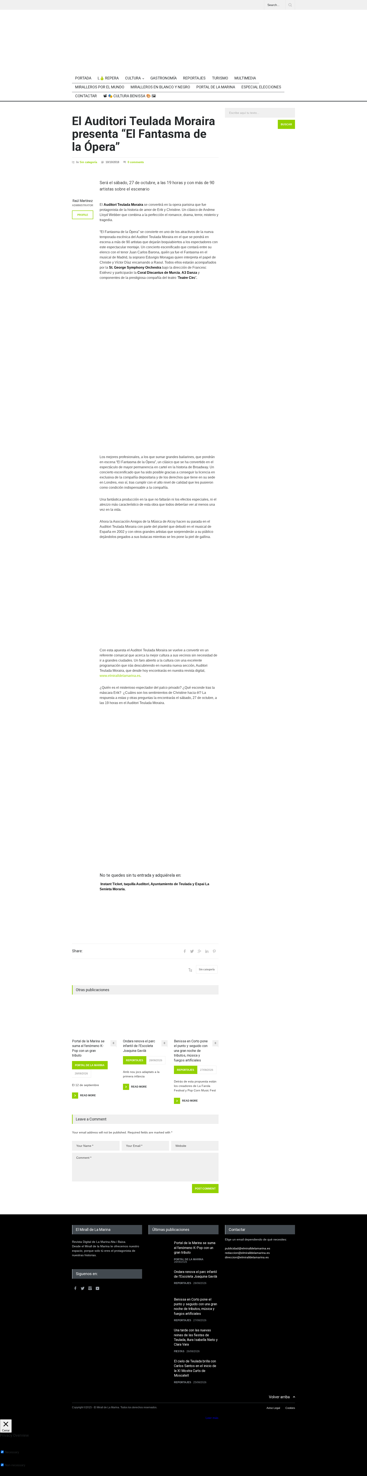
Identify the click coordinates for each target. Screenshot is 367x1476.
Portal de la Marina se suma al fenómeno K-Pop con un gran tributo (88, 1048)
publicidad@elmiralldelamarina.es (247, 1248)
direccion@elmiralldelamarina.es (247, 1257)
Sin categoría (88, 162)
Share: (77, 951)
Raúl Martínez (82, 201)
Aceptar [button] (199, 1417)
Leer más (212, 1417)
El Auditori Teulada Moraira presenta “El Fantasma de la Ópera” (143, 134)
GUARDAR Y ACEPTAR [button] (16, 1474)
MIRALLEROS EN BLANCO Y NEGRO (160, 87)
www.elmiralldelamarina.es (120, 675)
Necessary (12, 1452)
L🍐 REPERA (108, 78)
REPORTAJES (194, 78)
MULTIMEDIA (245, 78)
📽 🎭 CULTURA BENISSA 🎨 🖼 (129, 96)
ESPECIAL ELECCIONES (261, 87)
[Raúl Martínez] (82, 185)
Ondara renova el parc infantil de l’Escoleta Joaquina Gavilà (139, 1046)
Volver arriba (279, 1397)
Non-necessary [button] (10, 1461)
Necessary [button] (7, 1448)
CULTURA (133, 78)
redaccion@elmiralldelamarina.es (247, 1252)
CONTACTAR (86, 96)
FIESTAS (179, 1351)
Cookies (290, 1408)
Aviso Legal (273, 1408)
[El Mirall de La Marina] (183, 58)
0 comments (136, 162)
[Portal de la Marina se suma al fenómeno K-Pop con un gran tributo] (94, 1019)
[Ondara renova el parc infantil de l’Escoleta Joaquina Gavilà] (145, 1019)
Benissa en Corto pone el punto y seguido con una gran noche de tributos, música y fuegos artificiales (191, 1050)
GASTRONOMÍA (163, 78)
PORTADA (83, 78)
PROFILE (82, 214)
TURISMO (220, 78)
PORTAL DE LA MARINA (215, 87)
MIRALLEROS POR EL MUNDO (99, 87)
